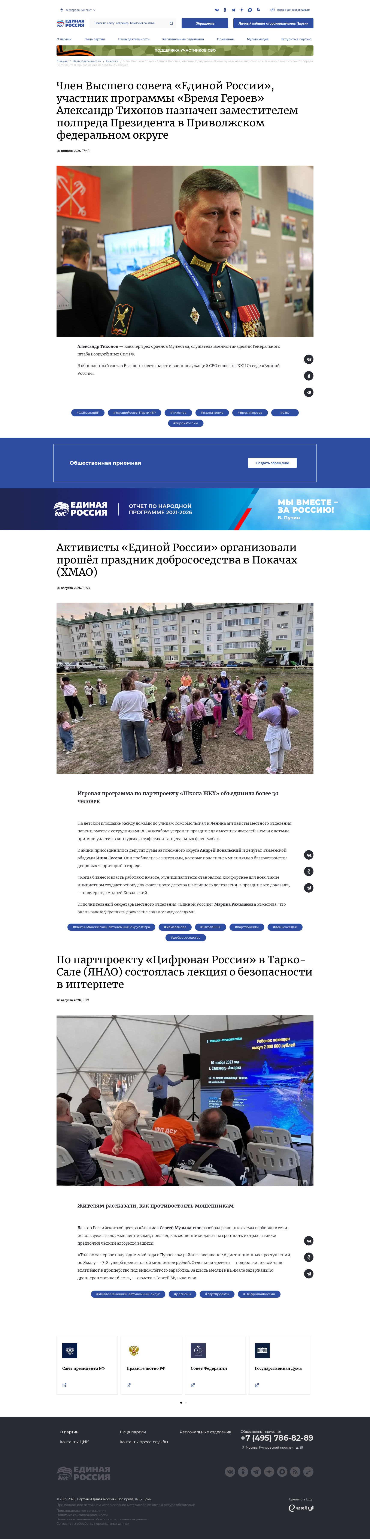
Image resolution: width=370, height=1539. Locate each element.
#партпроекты (247, 927)
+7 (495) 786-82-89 (277, 1438)
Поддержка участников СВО (185, 50)
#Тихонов (178, 413)
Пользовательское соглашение (81, 1511)
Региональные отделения (183, 39)
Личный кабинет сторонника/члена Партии (273, 23)
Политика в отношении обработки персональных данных (102, 1519)
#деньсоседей (285, 927)
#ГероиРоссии (185, 423)
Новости (112, 61)
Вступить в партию (296, 39)
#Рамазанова (175, 927)
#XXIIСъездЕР (88, 413)
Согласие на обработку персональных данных (93, 1524)
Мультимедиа (258, 39)
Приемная (225, 39)
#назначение (212, 413)
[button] (181, 1403)
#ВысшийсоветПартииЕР (134, 413)
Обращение (205, 23)
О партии (64, 39)
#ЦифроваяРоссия (259, 1294)
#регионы (182, 1294)
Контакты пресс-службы (144, 1442)
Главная (62, 61)
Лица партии (94, 39)
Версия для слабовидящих (293, 9)
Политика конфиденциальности (82, 1515)
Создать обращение (272, 463)
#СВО (285, 413)
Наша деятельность (133, 39)
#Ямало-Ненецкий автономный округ (128, 1294)
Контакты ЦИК (74, 1442)
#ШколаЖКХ (210, 927)
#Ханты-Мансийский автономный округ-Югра (111, 927)
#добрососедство (185, 938)
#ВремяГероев (250, 413)
